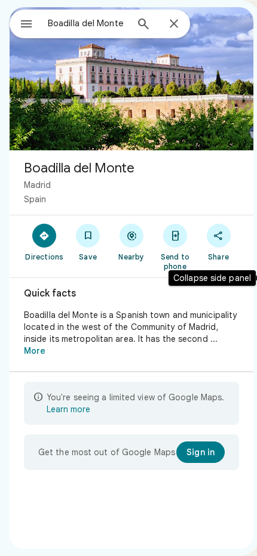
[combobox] (87, 23)
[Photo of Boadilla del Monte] (131, 78)
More (34, 350)
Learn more (68, 409)
